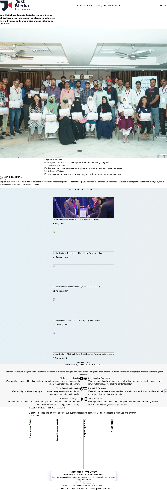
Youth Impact (116, 458)
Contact (75, 485)
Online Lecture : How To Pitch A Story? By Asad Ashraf (76, 320)
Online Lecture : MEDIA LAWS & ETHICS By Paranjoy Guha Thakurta (83, 354)
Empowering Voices (37, 458)
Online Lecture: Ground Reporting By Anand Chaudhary (76, 287)
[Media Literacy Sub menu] (104, 5)
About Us (80, 5)
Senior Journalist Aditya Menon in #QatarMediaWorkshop (77, 219)
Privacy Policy (85, 485)
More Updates (83, 362)
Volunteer (80, 479)
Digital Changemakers (65, 455)
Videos (117, 5)
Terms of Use (98, 485)
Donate (163, 5)
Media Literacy (95, 5)
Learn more (34, 415)
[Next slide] (93, 187)
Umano (106, 488)
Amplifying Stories (91, 458)
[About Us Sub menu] (87, 5)
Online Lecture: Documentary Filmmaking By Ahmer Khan (77, 253)
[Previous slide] (91, 187)
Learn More (5, 23)
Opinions (109, 5)
